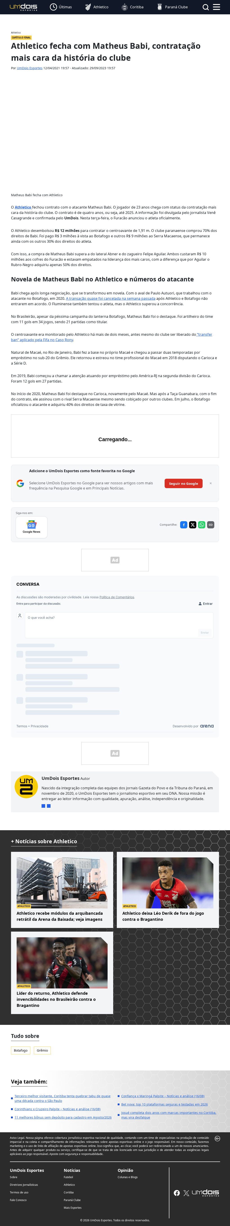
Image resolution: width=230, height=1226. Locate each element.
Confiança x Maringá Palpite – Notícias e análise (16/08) (162, 1096)
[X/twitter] (186, 1193)
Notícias (72, 1170)
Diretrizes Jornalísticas (24, 1185)
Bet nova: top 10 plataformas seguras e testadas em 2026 (164, 1104)
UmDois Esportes (29, 68)
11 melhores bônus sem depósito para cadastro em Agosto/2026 (63, 1117)
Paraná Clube (72, 1200)
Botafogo (20, 1050)
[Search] (205, 7)
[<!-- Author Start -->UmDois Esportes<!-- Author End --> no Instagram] (43, 805)
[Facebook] (176, 1193)
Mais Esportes (73, 1208)
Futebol (68, 1177)
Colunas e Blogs (128, 1177)
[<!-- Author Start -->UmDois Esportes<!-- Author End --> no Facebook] (49, 805)
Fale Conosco (18, 1200)
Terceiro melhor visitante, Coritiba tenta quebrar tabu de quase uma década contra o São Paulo (63, 1098)
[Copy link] (210, 525)
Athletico (69, 1185)
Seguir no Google (183, 483)
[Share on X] (192, 525)
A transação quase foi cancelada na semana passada (110, 298)
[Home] (23, 7)
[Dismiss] (210, 483)
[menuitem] (61, 7)
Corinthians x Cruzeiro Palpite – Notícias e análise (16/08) (57, 1109)
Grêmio (42, 1050)
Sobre (13, 1177)
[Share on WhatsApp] (201, 525)
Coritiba (69, 1192)
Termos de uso (19, 1192)
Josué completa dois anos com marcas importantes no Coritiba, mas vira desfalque (168, 1114)
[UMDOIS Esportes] (205, 1193)
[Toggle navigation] (216, 6)
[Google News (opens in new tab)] (31, 527)
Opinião (125, 1170)
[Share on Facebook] (183, 525)
